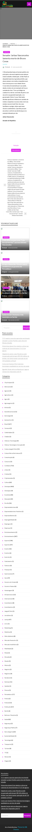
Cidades (6, 436)
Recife (6, 711)
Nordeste (7, 678)
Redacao (4, 296)
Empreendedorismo (10, 507)
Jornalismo (7, 615)
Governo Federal (9, 586)
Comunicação (8, 457)
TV (5, 752)
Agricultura (7, 395)
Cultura (6, 482)
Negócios (7, 673)
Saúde (6, 719)
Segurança (7, 723)
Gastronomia (8, 574)
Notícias (6, 682)
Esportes (7, 545)
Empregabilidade (9, 520)
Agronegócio (8, 403)
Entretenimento (9, 536)
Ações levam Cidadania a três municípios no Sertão (12, 316)
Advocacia (7, 386)
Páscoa (6, 690)
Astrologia (7, 416)
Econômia (7, 495)
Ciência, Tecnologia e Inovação (13, 445)
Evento (6, 549)
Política (12, 43)
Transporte (7, 744)
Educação (7, 499)
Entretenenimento (9, 532)
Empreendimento (9, 515)
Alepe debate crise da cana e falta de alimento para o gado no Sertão (14, 292)
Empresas (7, 528)
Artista (6, 407)
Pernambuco (8, 694)
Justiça (6, 619)
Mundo (6, 661)
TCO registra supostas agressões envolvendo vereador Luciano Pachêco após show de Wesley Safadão (16, 341)
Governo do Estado (10, 582)
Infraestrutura (8, 594)
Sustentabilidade (9, 736)
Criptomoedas (8, 478)
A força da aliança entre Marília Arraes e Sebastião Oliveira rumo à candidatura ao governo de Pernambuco (14, 265)
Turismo (6, 748)
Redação (7, 67)
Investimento (8, 603)
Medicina (7, 632)
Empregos (7, 524)
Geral (6, 578)
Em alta (6, 503)
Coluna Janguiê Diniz (10, 449)
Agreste (6, 391)
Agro (5, 399)
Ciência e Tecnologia (10, 441)
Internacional (8, 599)
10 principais (8, 382)
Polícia (6, 698)
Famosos (7, 565)
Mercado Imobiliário (10, 644)
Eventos (6, 553)
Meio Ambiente (8, 636)
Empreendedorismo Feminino (12, 511)
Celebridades (8, 432)
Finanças (7, 569)
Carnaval (7, 428)
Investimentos (8, 607)
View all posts (16, 150)
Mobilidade (7, 648)
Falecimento (8, 561)
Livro (6, 624)
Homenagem (8, 590)
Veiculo (6, 757)
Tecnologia (7, 740)
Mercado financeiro (10, 640)
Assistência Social (9, 411)
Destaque (7, 486)
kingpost (4, 272)
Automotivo (8, 420)
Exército (7, 557)
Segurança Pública (9, 727)
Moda (6, 653)
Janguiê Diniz (8, 611)
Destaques (7, 490)
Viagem (6, 761)
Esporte (6, 540)
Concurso (7, 461)
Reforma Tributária (10, 715)
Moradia (7, 657)
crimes (6, 470)
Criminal (6, 474)
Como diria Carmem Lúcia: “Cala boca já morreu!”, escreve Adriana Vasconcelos (14, 242)
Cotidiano (7, 465)
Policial (6, 702)
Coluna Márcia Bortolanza (12, 453)
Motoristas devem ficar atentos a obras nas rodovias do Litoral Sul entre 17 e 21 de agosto (15, 348)
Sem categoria (8, 732)
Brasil (6, 424)
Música (6, 665)
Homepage (5, 43)
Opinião (6, 686)
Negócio (7, 669)
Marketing (7, 628)
